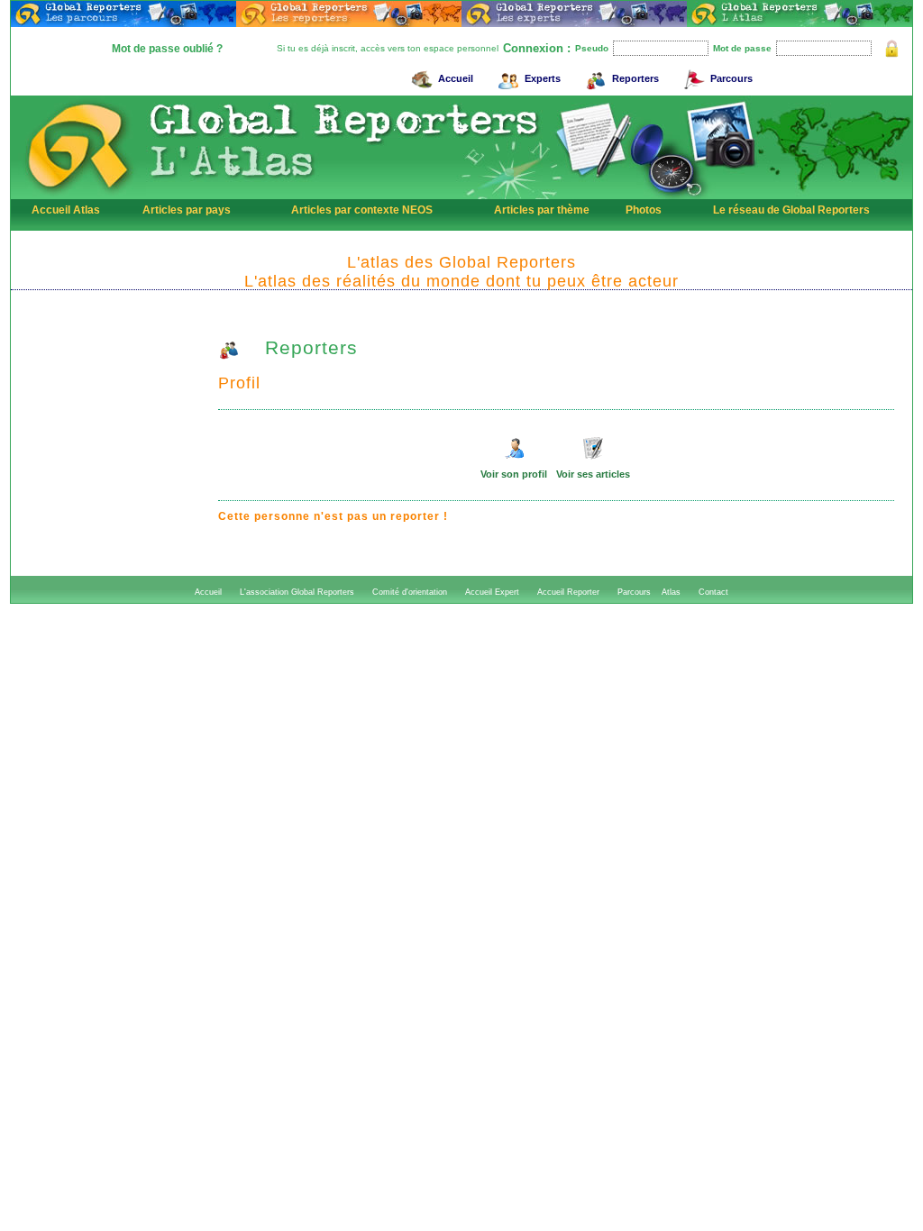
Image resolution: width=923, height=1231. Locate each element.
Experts (543, 78)
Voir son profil (513, 474)
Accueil (455, 78)
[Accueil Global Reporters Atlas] (78, 195)
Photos (644, 210)
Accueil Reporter (568, 592)
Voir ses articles (593, 474)
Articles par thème (541, 210)
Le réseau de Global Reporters (791, 210)
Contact (713, 592)
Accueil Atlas (66, 210)
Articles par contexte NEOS (362, 210)
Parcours (731, 78)
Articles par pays (186, 210)
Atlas (671, 592)
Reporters (635, 78)
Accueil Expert (492, 592)
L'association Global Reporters (297, 592)
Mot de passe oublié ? (167, 48)
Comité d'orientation (409, 592)
